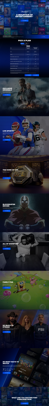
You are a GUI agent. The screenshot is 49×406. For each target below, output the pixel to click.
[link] (43, 1)
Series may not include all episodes (15, 73)
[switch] (24, 43)
